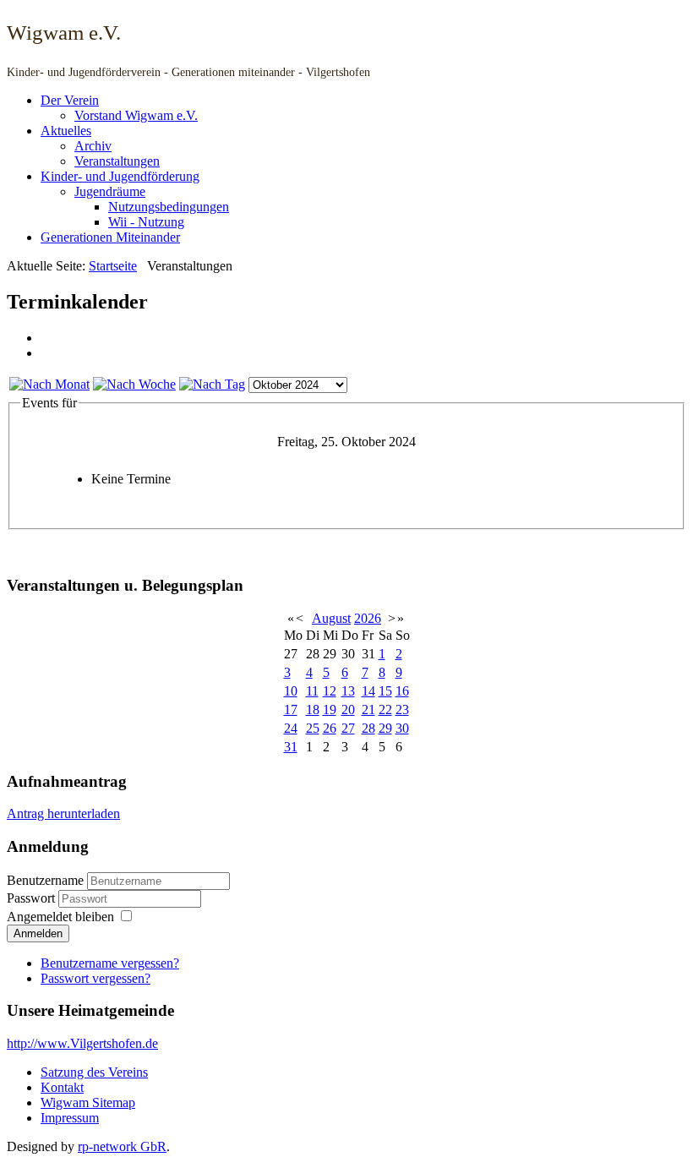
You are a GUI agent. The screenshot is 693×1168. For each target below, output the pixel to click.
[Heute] (212, 384)
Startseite (113, 266)
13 (348, 691)
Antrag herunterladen (63, 813)
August (331, 618)
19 (329, 709)
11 (312, 691)
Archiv (93, 146)
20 (348, 709)
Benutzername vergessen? (110, 963)
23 (402, 709)
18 (312, 709)
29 (385, 728)
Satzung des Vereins (94, 1072)
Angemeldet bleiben (60, 916)
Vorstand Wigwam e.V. (136, 115)
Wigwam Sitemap (88, 1102)
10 (290, 691)
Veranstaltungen (117, 161)
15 (385, 691)
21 (368, 709)
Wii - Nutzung (146, 222)
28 (368, 728)
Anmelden (38, 933)
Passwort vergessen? (95, 978)
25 (312, 728)
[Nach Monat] (49, 384)
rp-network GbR (122, 1146)
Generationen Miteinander (110, 237)
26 (329, 728)
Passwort (32, 898)
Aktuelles (66, 130)
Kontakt (62, 1087)
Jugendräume (109, 191)
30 (402, 728)
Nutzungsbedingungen (168, 206)
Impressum (70, 1118)
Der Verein (70, 100)
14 (368, 691)
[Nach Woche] (134, 384)
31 (290, 747)
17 (290, 709)
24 (290, 728)
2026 (367, 618)
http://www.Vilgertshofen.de (82, 1043)
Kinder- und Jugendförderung (120, 176)
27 (348, 728)
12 (329, 691)
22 (385, 709)
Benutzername (45, 880)
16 (402, 691)
